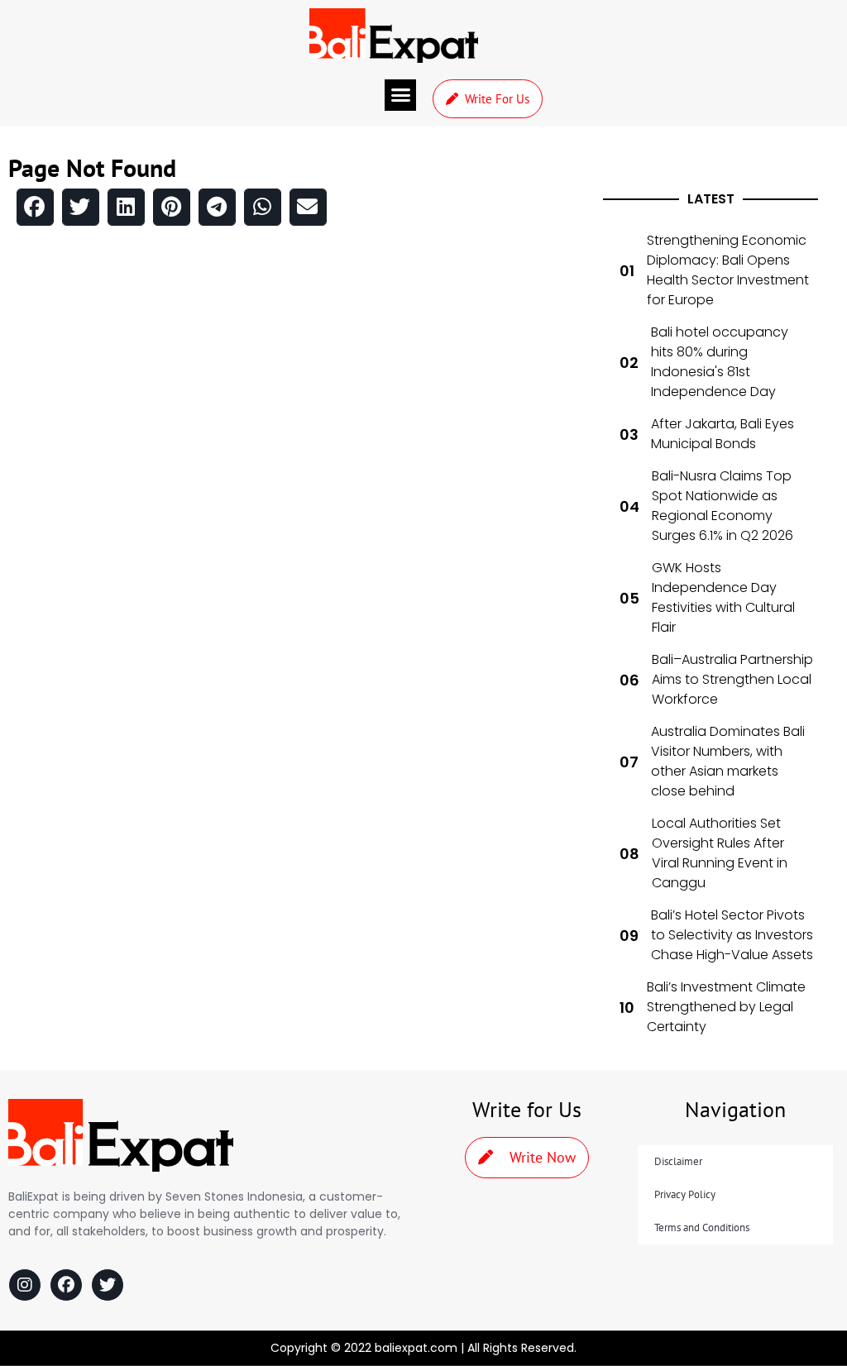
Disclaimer (678, 1161)
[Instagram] (24, 1285)
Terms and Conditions (701, 1227)
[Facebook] (66, 1285)
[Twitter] (107, 1285)
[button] (400, 95)
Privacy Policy (684, 1194)
